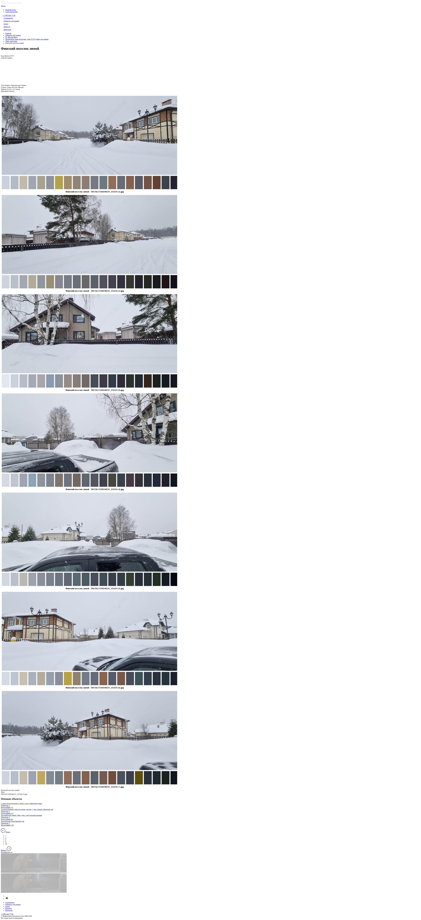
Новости (8, 908)
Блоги (7, 906)
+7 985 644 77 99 (7, 914)
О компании (9, 902)
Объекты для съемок (13, 904)
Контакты (9, 910)
